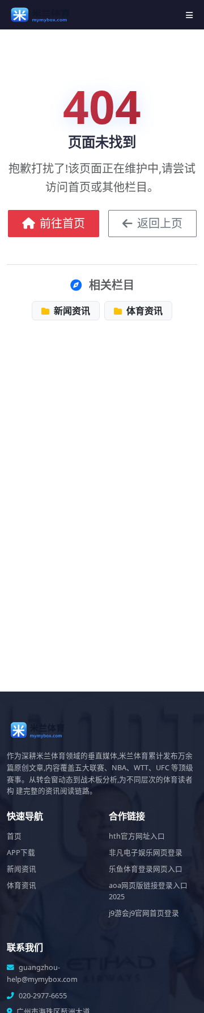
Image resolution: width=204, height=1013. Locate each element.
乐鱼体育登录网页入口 (145, 869)
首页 (14, 836)
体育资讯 (143, 310)
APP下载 (21, 852)
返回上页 (159, 223)
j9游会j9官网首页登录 (144, 913)
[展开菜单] (189, 15)
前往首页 (62, 223)
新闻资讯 (71, 310)
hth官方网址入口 (137, 836)
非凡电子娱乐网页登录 (145, 852)
